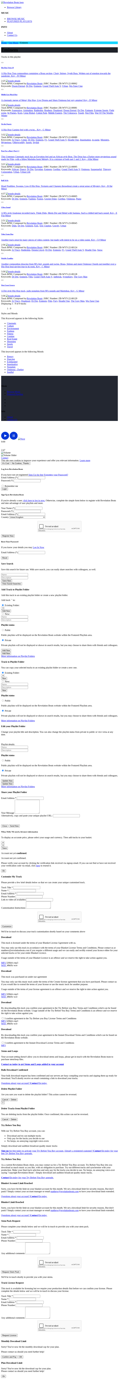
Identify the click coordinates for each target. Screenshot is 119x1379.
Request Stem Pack (10, 1272)
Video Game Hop (7, 234)
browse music (13, 391)
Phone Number (8, 896)
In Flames (11, 113)
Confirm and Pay (9, 1357)
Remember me (11, 486)
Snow (100, 250)
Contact (4, 458)
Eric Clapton (45, 225)
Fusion (40, 199)
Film (30, 277)
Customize (6, 926)
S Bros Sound (5, 207)
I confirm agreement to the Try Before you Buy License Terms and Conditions (40, 1018)
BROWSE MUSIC (16, 18)
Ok (3, 871)
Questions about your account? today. (24, 1083)
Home (4, 42)
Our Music (13, 42)
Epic (36, 225)
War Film (89, 113)
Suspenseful (96, 169)
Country (5, 517)
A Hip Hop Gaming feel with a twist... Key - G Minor (26, 130)
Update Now (7, 781)
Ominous (85, 169)
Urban (65, 86)
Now (4, 678)
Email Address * (8, 798)
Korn (20, 113)
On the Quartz (6, 124)
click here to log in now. (34, 500)
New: (7, 614)
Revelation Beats (34, 83)
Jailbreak (57, 277)
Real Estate (12, 339)
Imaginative (12, 364)
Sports (29, 142)
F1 (46, 140)
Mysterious (6, 142)
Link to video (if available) (13, 899)
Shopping (11, 341)
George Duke (50, 199)
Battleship (38, 110)
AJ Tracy (16, 140)
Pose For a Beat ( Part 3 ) (10, 151)
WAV (4, 965)
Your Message (7, 813)
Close (4, 826)
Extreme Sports (101, 110)
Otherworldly (18, 142)
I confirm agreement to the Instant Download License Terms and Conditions (39, 1043)
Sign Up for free (35, 475)
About (10, 32)
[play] (5, 439)
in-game (95, 140)
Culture (10, 326)
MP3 (3, 963)
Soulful (10, 372)
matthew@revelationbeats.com (65, 1191)
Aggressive (17, 110)
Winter (4, 115)
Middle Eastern (55, 113)
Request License (9, 1335)
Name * (4, 890)
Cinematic (11, 323)
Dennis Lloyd (37, 250)
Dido (14, 225)
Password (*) (7, 480)
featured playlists (15, 394)
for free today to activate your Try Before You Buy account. (32, 1151)
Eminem (37, 86)
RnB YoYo (4, 180)
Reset (4, 558)
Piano (78, 199)
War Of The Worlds (104, 113)
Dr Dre (29, 86)
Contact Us (12, 35)
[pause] (14, 439)
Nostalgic (11, 367)
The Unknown (70, 113)
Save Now (6, 581)
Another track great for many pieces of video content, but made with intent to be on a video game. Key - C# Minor (53, 240)
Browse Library (14, 7)
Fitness (10, 333)
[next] (21, 439)
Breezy (10, 356)
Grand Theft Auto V (52, 86)
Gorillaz (56, 169)
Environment (13, 328)
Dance (23, 169)
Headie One (73, 140)
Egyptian (39, 169)
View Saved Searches (11, 584)
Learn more (85, 460)
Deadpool (57, 110)
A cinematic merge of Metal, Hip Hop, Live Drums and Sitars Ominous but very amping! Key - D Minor (49, 100)
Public (8, 630)
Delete (13, 1100)
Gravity (55, 225)
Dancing (11, 359)
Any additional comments (13, 1253)
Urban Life (25, 172)
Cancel (5, 1100)
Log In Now (38, 547)
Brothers (48, 110)
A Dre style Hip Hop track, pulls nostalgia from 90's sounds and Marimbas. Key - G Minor (42, 291)
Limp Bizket (29, 113)
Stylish (36, 142)
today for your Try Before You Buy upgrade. (27, 1177)
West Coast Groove (8, 285)
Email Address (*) (9, 477)
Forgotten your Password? (56, 475)
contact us (12, 419)
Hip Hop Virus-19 (7, 68)
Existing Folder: (12, 605)
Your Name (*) (8, 508)
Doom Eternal (18, 86)
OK (20, 1357)
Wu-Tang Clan (76, 86)
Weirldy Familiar (7, 258)
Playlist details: (8, 744)
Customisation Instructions (13, 908)
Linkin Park (41, 113)
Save (4, 848)
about (10, 417)
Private (8, 640)
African (15, 169)
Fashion (32, 199)
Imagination (85, 140)
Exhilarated (12, 362)
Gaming (10, 336)
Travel (10, 346)
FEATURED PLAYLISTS (19, 21)
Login (4, 489)
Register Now (7, 536)
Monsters (105, 140)
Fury (55, 301)
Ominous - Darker (15, 369)
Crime (24, 140)
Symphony (68, 277)
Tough (81, 113)
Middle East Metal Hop (9, 94)
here (38, 865)
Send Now (14, 826)
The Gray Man (80, 277)
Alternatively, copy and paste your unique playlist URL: (26, 815)
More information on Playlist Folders (18, 656)
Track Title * (7, 887)
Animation (28, 110)
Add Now (6, 611)
